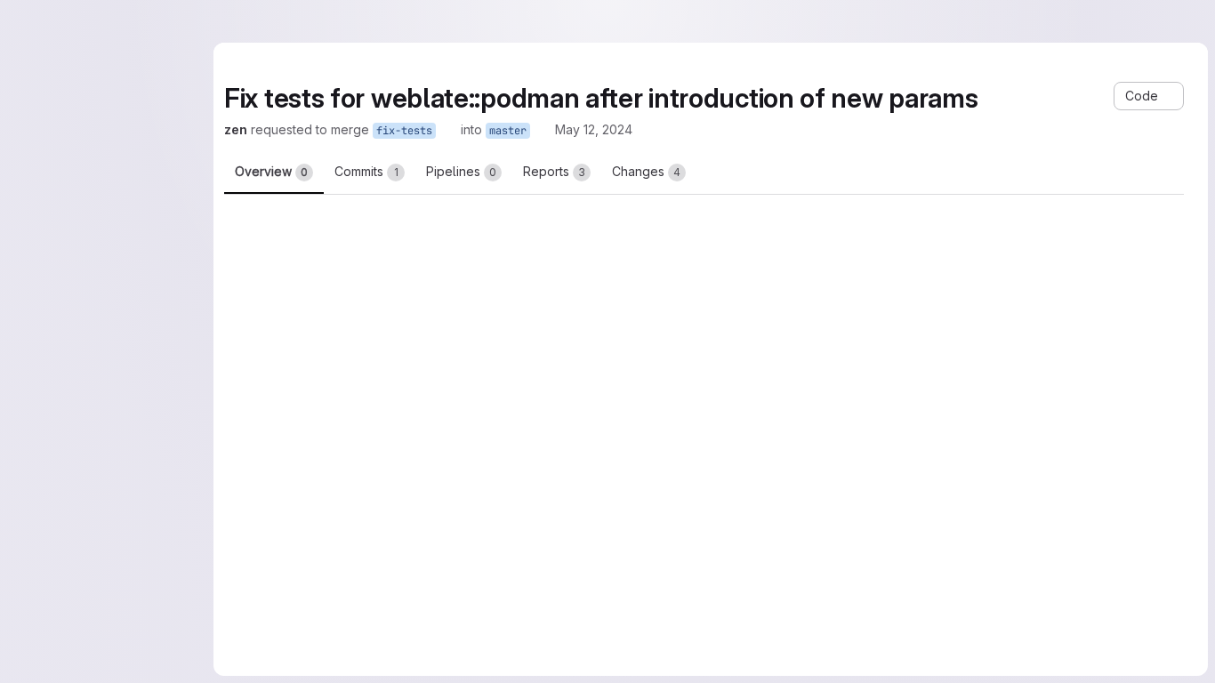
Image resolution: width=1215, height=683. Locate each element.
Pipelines (461, 171)
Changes (646, 171)
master (508, 131)
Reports (554, 171)
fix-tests (404, 131)
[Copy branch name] (448, 130)
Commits (366, 171)
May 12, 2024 (593, 129)
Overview (271, 171)
